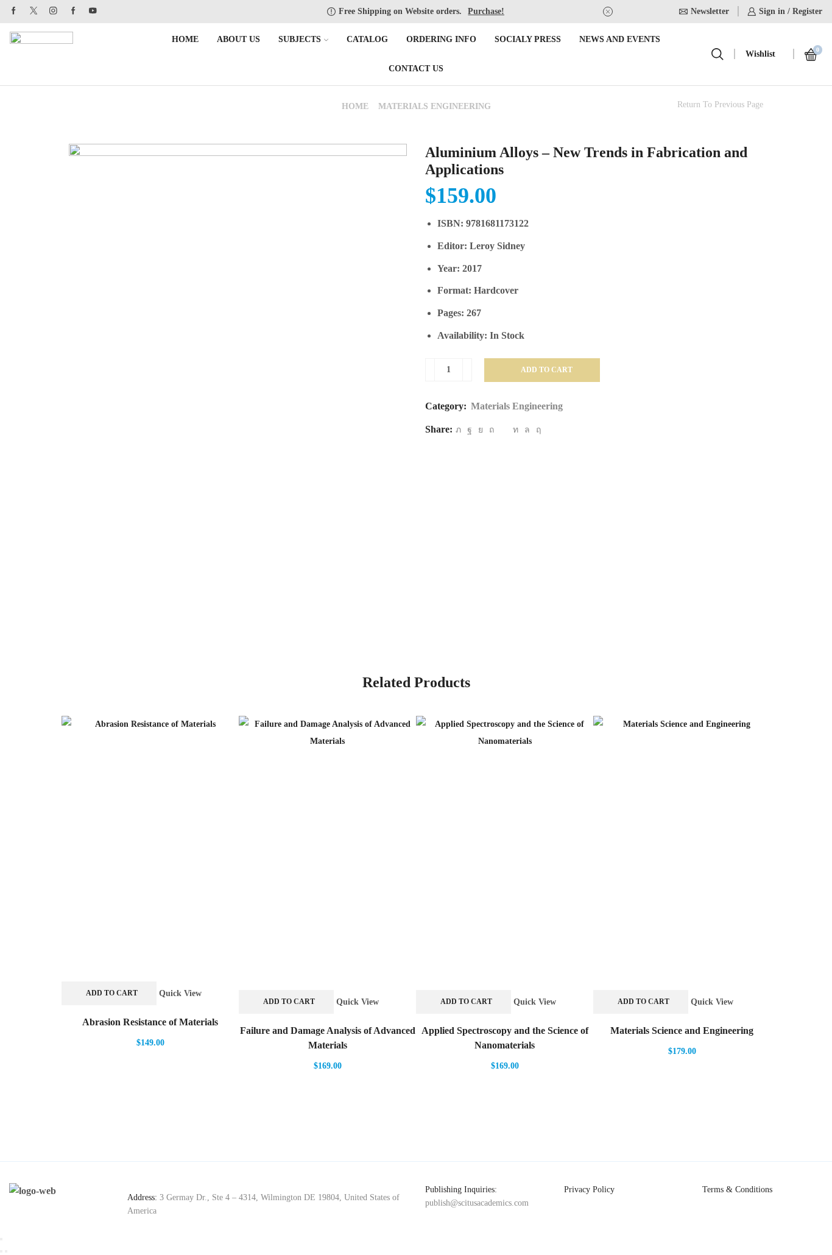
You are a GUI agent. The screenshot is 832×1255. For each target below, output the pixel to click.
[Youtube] (93, 11)
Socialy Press (528, 39)
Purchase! (486, 11)
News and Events (619, 39)
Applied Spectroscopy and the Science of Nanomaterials (504, 1037)
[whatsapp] (527, 429)
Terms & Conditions (737, 1189)
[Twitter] (34, 11)
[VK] (480, 429)
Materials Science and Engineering (681, 1030)
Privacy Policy (589, 1189)
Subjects (299, 39)
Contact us (416, 68)
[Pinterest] (491, 429)
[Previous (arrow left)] (1, 1251)
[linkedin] (515, 429)
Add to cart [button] (112, 993)
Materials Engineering (434, 106)
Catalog (367, 39)
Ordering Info (441, 39)
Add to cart (547, 370)
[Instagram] (53, 11)
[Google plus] (73, 11)
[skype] (537, 429)
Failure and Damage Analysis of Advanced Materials (327, 1037)
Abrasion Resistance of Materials (150, 1022)
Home (185, 39)
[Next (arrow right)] (6, 1251)
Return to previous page (720, 105)
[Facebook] (14, 11)
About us (238, 39)
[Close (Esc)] (1, 1239)
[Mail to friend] (503, 429)
